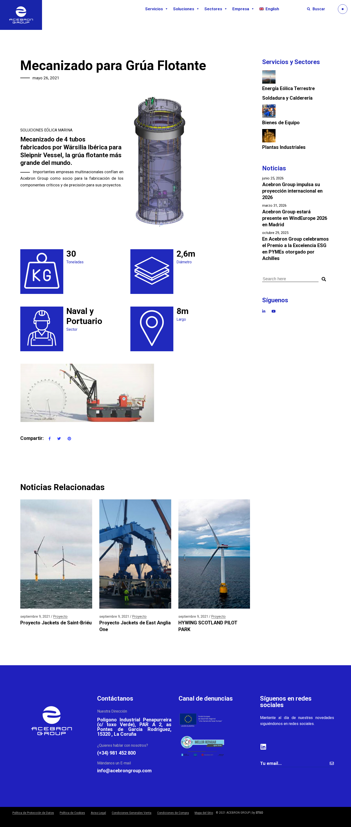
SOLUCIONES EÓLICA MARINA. (46, 130)
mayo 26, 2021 (45, 78)
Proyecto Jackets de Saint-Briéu (56, 623)
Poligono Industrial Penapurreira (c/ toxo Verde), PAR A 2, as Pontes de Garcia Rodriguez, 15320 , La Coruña (134, 727)
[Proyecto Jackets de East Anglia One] (135, 554)
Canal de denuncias (206, 698)
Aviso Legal (98, 813)
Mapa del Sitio (204, 813)
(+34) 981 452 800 (116, 753)
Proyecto (60, 616)
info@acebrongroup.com (124, 770)
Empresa (240, 8)
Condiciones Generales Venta (131, 813)
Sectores (213, 8)
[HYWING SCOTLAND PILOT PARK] (214, 554)
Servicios (154, 8)
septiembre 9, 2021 (35, 616)
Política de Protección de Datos (33, 813)
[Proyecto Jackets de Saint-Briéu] (56, 554)
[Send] (331, 763)
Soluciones (183, 8)
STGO (259, 812)
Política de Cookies (72, 813)
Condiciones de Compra (173, 813)
